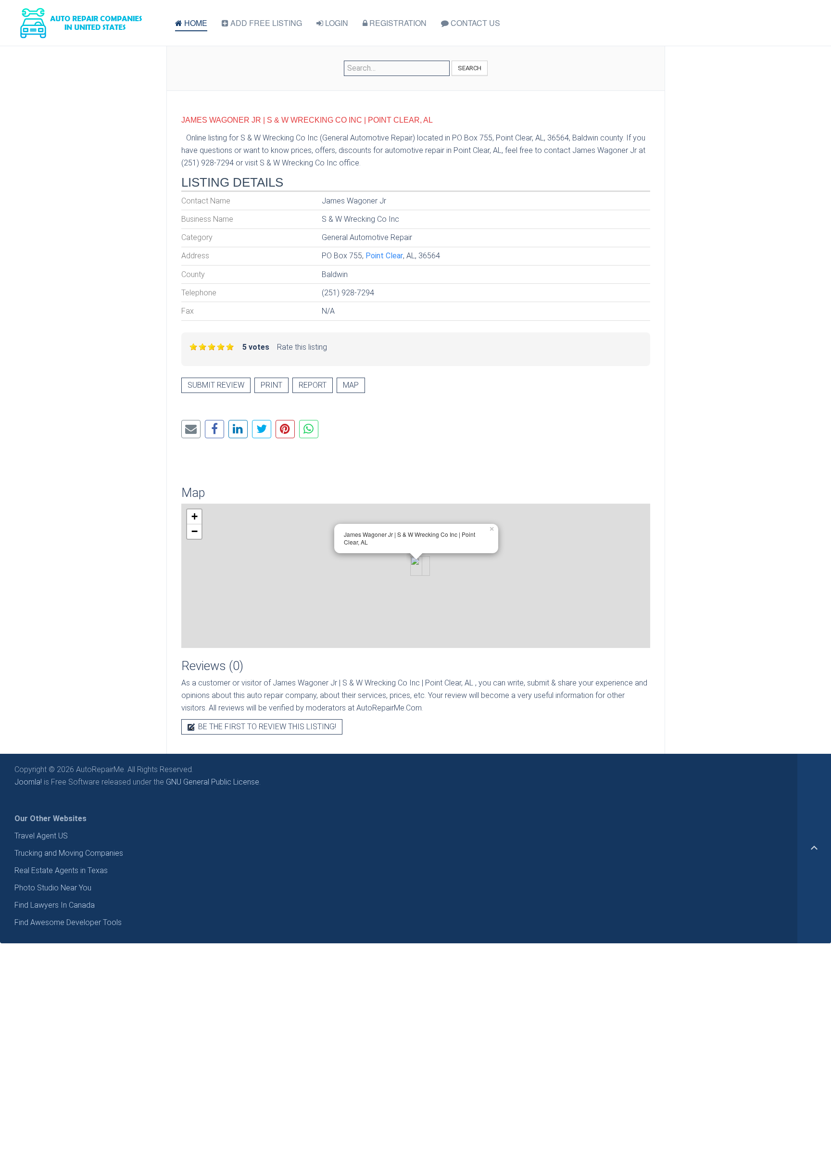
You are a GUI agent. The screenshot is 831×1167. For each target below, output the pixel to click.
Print (271, 385)
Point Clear (384, 255)
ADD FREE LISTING (265, 22)
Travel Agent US (41, 835)
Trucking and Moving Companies (68, 853)
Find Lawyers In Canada (54, 905)
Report (313, 385)
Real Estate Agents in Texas (61, 870)
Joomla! (28, 781)
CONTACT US (474, 22)
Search (469, 68)
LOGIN (335, 22)
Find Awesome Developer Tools (68, 922)
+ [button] (194, 516)
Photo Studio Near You (52, 887)
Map (351, 385)
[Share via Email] (191, 429)
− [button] (194, 531)
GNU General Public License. (213, 781)
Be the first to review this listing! (266, 726)
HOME (194, 22)
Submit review (216, 385)
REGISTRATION (397, 22)
